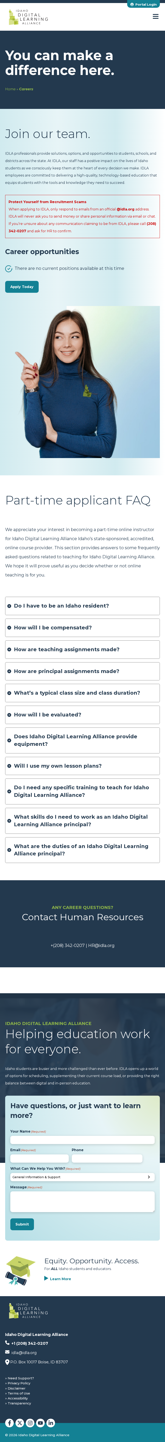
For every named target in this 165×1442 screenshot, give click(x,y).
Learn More (60, 1279)
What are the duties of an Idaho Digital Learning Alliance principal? (81, 850)
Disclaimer (17, 1388)
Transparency (19, 1403)
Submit (22, 1224)
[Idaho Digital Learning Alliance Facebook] (9, 1423)
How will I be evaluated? (47, 714)
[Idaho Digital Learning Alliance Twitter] (19, 1423)
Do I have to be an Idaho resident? (61, 606)
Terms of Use (19, 1393)
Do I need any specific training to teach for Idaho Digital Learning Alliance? (81, 791)
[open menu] (155, 17)
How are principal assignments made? (66, 671)
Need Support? (21, 1378)
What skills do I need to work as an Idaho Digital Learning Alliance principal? (81, 821)
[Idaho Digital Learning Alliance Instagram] (30, 1423)
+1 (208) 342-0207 (29, 1343)
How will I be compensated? (53, 627)
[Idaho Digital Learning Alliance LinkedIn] (50, 1423)
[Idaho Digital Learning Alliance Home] (28, 17)
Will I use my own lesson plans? (58, 766)
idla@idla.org (23, 1352)
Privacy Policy (19, 1383)
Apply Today (22, 287)
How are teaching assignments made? (66, 649)
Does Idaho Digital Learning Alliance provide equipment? (75, 740)
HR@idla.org (101, 945)
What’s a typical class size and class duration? (77, 693)
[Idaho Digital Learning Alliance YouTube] (40, 1423)
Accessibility (18, 1398)
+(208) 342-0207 (68, 945)
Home (10, 89)
